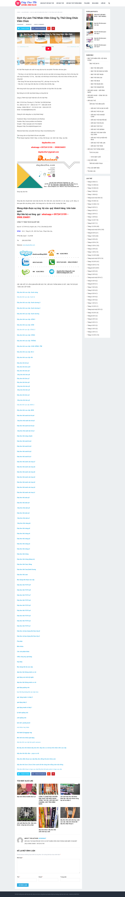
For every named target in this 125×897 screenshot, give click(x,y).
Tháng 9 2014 (92, 281)
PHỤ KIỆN (87, 3)
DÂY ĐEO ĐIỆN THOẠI (96, 163)
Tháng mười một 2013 (94, 309)
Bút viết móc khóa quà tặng (25, 738)
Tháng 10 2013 (92, 312)
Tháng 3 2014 (92, 297)
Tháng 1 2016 (92, 252)
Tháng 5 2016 (92, 239)
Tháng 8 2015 (92, 268)
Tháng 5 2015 (92, 271)
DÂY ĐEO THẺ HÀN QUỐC (97, 104)
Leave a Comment (39, 24)
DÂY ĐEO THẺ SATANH (97, 129)
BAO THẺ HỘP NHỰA (97, 74)
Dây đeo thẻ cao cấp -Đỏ (25, 357)
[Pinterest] (53, 28)
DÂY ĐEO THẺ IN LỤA (97, 111)
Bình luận (20, 857)
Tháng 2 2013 (92, 332)
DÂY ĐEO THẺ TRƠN (97, 146)
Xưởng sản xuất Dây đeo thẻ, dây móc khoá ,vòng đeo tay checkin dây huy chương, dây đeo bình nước (44, 894)
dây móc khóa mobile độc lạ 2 (26, 796)
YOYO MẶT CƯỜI (96, 157)
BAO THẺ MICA (95, 81)
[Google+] (49, 28)
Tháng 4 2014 (92, 293)
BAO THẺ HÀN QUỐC (97, 68)
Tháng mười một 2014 (94, 277)
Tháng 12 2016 (92, 226)
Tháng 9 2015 (92, 265)
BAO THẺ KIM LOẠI (96, 77)
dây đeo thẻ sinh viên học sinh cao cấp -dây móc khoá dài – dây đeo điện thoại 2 (70, 821)
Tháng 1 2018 (92, 217)
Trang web (63, 877)
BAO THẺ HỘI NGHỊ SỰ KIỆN (99, 71)
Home (18, 12)
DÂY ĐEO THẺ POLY (97, 126)
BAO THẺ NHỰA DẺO (97, 84)
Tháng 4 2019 (92, 210)
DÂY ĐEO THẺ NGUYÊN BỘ (99, 120)
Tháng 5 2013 (92, 322)
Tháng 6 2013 (92, 319)
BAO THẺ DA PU (94, 63)
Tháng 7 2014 (92, 287)
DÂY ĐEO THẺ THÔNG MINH (74, 3)
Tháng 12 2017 (92, 220)
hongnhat (20, 24)
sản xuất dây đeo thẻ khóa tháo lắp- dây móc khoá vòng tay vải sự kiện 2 (69, 798)
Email (41, 877)
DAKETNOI (76, 894)
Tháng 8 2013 (92, 316)
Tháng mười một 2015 (94, 258)
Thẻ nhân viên (91, 171)
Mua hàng (95, 3)
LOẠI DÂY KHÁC (25, 12)
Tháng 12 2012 (92, 335)
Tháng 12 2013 (92, 306)
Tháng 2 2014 (92, 300)
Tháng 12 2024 (92, 185)
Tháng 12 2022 (92, 204)
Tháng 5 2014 (92, 290)
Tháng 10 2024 (92, 188)
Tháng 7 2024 (92, 191)
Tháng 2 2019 (92, 214)
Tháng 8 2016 (92, 233)
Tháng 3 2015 (92, 274)
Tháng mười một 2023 (94, 198)
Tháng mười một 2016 (94, 229)
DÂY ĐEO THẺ (60, 3)
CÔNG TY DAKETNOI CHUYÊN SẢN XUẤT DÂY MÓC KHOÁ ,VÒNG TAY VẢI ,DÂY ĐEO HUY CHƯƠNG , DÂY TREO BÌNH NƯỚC (48, 800)
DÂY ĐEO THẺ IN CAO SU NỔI (99, 108)
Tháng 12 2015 (92, 255)
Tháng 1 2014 (92, 303)
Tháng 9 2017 (92, 223)
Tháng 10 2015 (92, 261)
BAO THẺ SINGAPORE (97, 87)
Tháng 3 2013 (92, 328)
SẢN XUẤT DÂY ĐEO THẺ (47, 3)
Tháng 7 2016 (92, 236)
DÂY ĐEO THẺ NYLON (97, 123)
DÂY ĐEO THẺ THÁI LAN (98, 143)
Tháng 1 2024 (92, 194)
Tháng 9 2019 (92, 207)
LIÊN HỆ (103, 3)
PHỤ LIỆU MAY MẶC (94, 168)
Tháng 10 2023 (92, 201)
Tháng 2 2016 (92, 249)
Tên (18, 877)
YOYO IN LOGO (94, 152)
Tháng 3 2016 (92, 245)
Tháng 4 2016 (92, 242)
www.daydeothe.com (29, 245)
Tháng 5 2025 (92, 182)
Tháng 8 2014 (92, 284)
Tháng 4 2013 (92, 325)
